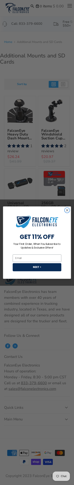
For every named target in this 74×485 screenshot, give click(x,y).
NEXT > (37, 267)
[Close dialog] (67, 210)
